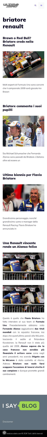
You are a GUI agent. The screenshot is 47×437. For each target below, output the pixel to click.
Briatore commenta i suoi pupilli (22, 108)
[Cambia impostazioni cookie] (4, 433)
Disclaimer (8, 421)
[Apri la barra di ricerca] (35, 5)
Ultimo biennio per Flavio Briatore (22, 176)
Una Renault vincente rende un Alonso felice (20, 245)
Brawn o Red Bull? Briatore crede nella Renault (18, 41)
